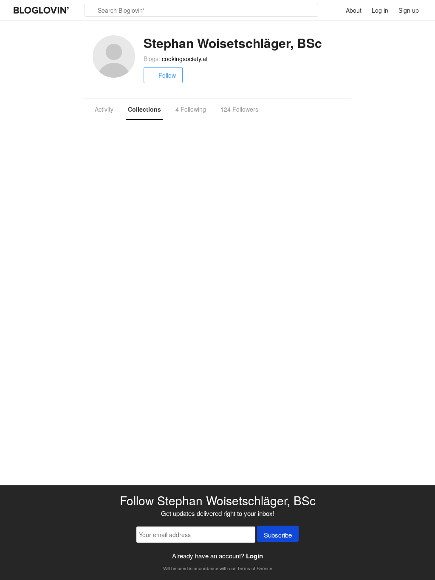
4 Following (190, 109)
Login (254, 555)
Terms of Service (254, 568)
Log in (380, 10)
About (354, 10)
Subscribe (278, 534)
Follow (167, 75)
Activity (104, 109)
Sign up (408, 10)
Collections (144, 109)
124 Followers (239, 109)
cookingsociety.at (185, 58)
